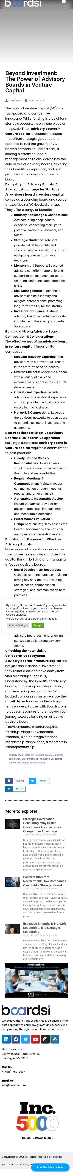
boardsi (48, 755)
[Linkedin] (6, 1039)
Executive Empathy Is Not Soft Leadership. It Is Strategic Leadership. (44, 928)
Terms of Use (10, 1164)
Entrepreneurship (29, 758)
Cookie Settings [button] (18, 625)
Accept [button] (37, 625)
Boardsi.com (14, 549)
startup (12, 762)
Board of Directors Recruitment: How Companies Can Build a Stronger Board (44, 881)
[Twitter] (25, 1039)
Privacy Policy (28, 1164)
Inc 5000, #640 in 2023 (37, 1138)
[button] (16, 781)
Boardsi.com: (15, 539)
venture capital (37, 762)
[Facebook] (16, 1039)
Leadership (56, 758)
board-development (34, 755)
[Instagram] (45, 1039)
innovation (45, 758)
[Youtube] (35, 1039)
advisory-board (16, 755)
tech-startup (23, 762)
